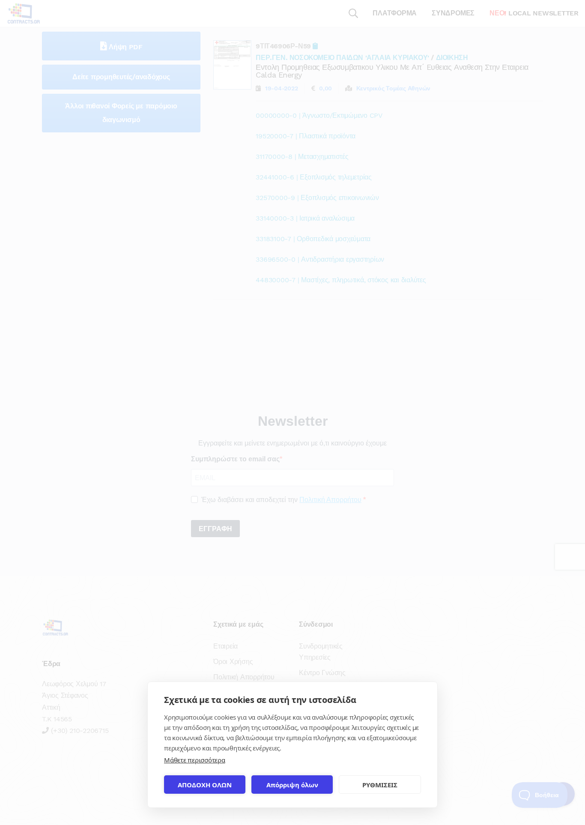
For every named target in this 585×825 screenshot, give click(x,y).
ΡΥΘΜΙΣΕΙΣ (379, 784)
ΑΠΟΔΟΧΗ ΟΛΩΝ (205, 784)
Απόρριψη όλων (292, 784)
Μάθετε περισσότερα (194, 760)
